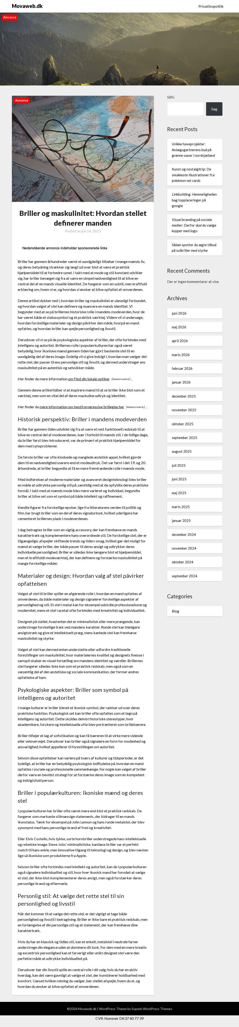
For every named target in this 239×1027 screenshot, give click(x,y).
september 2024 (184, 576)
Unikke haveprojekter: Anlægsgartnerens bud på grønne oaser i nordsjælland (193, 149)
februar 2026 (182, 368)
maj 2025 (179, 493)
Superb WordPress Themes (152, 1009)
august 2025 (182, 451)
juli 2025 (179, 465)
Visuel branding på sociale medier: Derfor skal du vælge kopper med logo (194, 225)
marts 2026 (181, 355)
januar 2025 (181, 520)
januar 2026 (181, 382)
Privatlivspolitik (210, 6)
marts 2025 (181, 507)
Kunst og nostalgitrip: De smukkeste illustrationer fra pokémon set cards (193, 175)
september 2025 (184, 437)
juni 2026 (179, 313)
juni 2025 (179, 479)
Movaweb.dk (27, 6)
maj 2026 (179, 327)
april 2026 (180, 341)
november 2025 (184, 410)
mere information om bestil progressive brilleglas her (82, 407)
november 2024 (184, 548)
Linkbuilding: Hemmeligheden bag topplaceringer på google (194, 200)
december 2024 (184, 534)
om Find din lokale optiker (89, 379)
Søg (170, 97)
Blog (175, 611)
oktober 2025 (182, 424)
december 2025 (184, 396)
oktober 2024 (182, 562)
